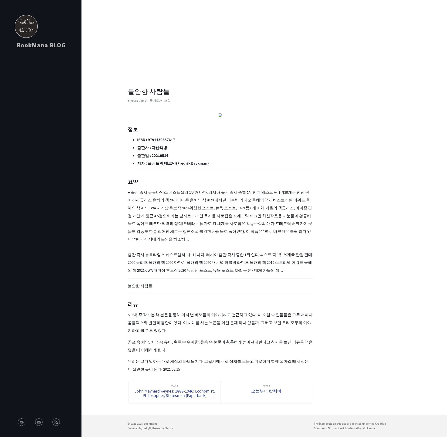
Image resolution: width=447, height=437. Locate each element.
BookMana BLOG (41, 45)
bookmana (151, 423)
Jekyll (147, 428)
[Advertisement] (40, 94)
